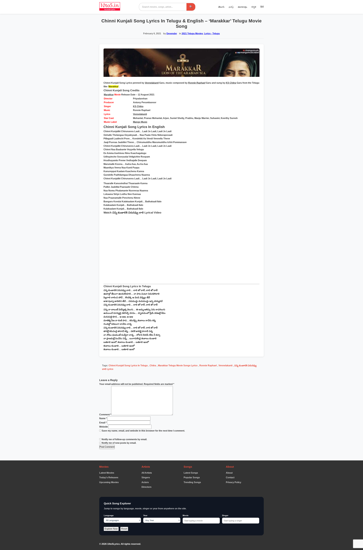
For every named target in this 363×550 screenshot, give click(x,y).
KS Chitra (138, 106)
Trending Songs (192, 482)
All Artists (147, 473)
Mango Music (140, 122)
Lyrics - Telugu (212, 33)
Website (103, 427)
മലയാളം (242, 7)
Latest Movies (106, 473)
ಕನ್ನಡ (253, 7)
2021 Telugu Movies (192, 33)
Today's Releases (108, 477)
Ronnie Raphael (208, 365)
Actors (145, 482)
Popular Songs (192, 477)
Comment (105, 414)
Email (103, 422)
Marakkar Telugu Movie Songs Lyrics (178, 365)
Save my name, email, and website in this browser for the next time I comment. (143, 431)
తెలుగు (221, 7)
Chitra (153, 365)
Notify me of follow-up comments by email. (124, 439)
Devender (171, 33)
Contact (230, 477)
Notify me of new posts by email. (119, 443)
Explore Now (111, 529)
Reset (124, 529)
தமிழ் (231, 7)
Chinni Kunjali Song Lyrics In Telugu (128, 365)
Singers (146, 477)
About (229, 473)
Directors (146, 487)
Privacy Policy (233, 482)
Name (103, 418)
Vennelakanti (140, 114)
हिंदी (262, 7)
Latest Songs (191, 473)
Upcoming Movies (109, 482)
